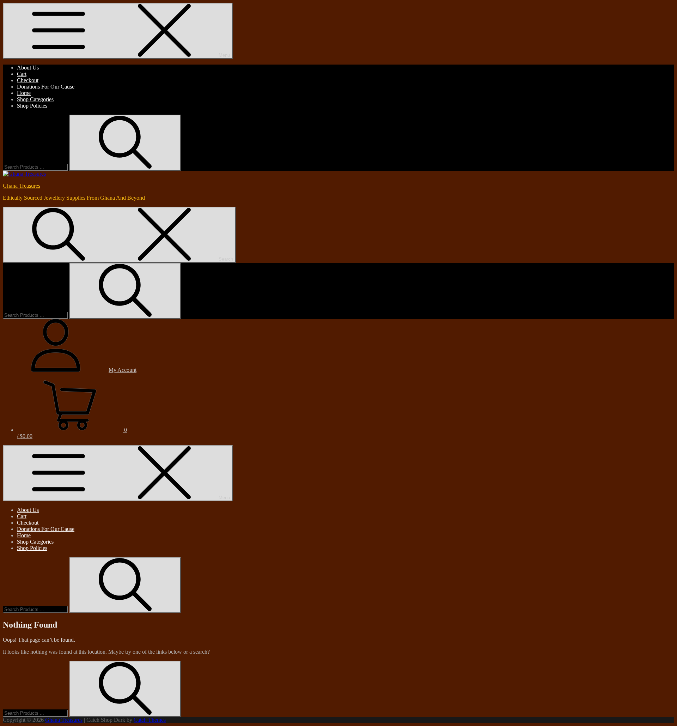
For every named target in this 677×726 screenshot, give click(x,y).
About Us (28, 68)
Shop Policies (32, 106)
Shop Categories (35, 99)
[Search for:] (36, 167)
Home (24, 93)
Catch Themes (150, 720)
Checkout (27, 80)
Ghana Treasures (21, 186)
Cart (21, 74)
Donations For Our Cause (45, 87)
